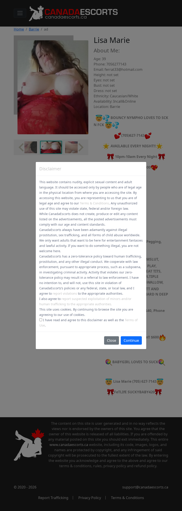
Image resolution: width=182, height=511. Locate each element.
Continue (131, 340)
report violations (65, 293)
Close (111, 340)
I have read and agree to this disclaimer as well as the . (88, 322)
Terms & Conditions (94, 203)
